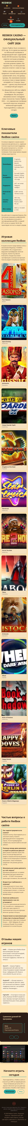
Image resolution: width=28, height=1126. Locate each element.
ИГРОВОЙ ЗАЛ (12, 12)
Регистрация (10, 1091)
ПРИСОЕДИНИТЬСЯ (17, 25)
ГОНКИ (4, 12)
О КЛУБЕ (18, 19)
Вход (20, 1091)
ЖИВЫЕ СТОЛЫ (21, 12)
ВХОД (5, 25)
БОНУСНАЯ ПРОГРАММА (18, 7)
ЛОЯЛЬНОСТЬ (7, 7)
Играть (14, 116)
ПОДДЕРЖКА (11, 19)
